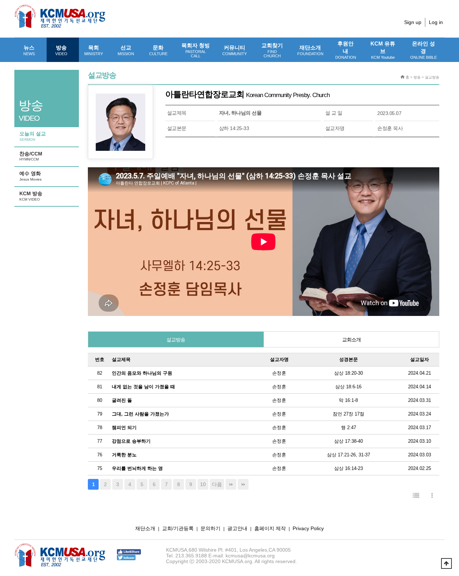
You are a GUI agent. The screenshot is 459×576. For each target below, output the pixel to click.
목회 (93, 50)
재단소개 (310, 50)
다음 (217, 484)
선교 (126, 50)
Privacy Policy (308, 528)
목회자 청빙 (195, 50)
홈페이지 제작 (270, 528)
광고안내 (237, 528)
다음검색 (243, 484)
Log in (436, 22)
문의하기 (210, 528)
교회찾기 (272, 50)
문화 (158, 50)
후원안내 (345, 49)
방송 (61, 50)
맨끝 (231, 484)
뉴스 (29, 50)
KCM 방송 (30, 196)
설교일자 (419, 359)
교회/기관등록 (178, 528)
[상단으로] (446, 563)
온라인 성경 (423, 49)
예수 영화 (30, 176)
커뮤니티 (234, 50)
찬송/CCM (30, 156)
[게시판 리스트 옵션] (432, 496)
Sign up (412, 22)
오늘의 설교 (32, 136)
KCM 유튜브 (382, 49)
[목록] (416, 496)
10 (203, 484)
